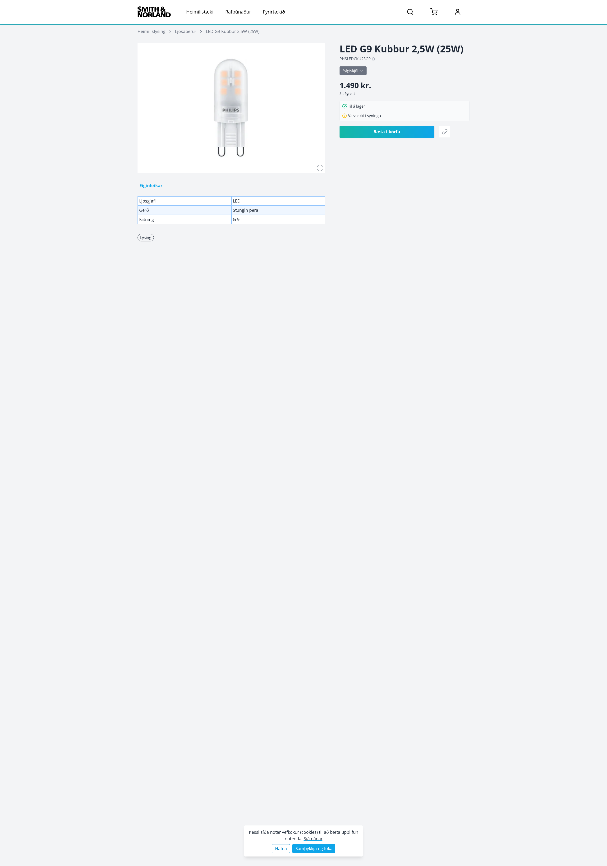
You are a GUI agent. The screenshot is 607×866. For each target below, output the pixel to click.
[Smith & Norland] (154, 12)
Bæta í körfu (386, 131)
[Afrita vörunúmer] (373, 58)
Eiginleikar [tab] (150, 185)
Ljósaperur (185, 31)
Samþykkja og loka (313, 848)
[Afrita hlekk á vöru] (444, 132)
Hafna (281, 848)
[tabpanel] (231, 210)
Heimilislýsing (152, 31)
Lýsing (145, 237)
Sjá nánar (313, 838)
